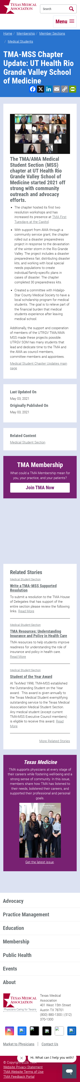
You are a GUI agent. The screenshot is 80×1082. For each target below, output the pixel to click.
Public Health (17, 955)
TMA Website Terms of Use (23, 1072)
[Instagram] (9, 1030)
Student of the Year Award (31, 676)
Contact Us (50, 1044)
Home (7, 34)
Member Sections (52, 34)
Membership (26, 34)
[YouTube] (59, 1030)
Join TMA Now (40, 487)
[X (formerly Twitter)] (46, 1030)
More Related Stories (54, 741)
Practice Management (26, 914)
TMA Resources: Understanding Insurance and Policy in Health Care (38, 633)
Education (13, 928)
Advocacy (13, 901)
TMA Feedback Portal (18, 1077)
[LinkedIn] (71, 1030)
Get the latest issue (39, 862)
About (9, 982)
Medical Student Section (27, 442)
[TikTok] (34, 1030)
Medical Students (20, 42)
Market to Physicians (18, 1044)
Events (10, 969)
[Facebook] (22, 1030)
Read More (26, 611)
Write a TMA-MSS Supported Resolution (33, 588)
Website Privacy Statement (23, 1067)
